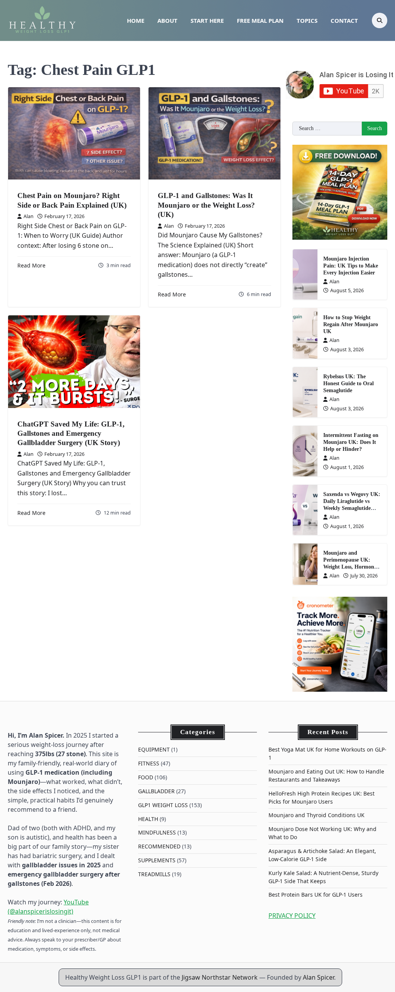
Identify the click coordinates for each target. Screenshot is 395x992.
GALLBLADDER (156, 791)
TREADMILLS (154, 874)
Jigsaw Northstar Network (220, 977)
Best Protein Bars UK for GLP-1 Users (315, 894)
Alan (29, 216)
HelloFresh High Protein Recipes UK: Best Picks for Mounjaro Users (321, 797)
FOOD (145, 777)
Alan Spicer (318, 977)
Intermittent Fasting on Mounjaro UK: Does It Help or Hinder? (350, 442)
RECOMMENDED (159, 846)
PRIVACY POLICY (292, 915)
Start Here (207, 20)
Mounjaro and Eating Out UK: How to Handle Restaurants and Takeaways (326, 775)
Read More (31, 265)
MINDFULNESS (157, 832)
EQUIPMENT (154, 749)
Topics (307, 20)
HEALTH (148, 819)
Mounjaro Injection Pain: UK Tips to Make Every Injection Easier (350, 266)
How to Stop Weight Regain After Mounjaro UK (350, 324)
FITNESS (148, 763)
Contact (344, 20)
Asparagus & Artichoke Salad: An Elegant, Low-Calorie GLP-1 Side (322, 855)
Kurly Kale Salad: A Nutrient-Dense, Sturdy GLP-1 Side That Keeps (323, 877)
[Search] (379, 20)
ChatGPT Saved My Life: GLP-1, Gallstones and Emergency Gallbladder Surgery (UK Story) (71, 433)
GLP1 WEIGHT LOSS (163, 805)
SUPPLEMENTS (157, 860)
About (167, 20)
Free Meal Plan (260, 20)
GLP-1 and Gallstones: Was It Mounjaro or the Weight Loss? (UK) (206, 204)
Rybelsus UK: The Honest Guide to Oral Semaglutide (348, 383)
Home (135, 20)
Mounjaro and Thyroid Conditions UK (316, 815)
